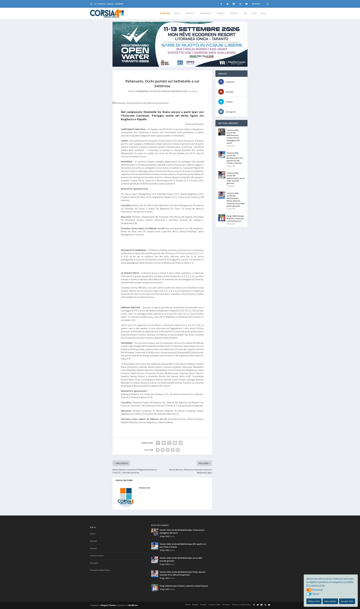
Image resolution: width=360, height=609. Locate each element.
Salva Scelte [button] (330, 601)
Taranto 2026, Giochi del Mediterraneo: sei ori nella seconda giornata (236, 178)
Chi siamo (94, 563)
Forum (254, 13)
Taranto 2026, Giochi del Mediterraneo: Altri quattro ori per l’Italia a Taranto (235, 158)
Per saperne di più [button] (315, 585)
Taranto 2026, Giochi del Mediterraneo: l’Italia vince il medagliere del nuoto (233, 136)
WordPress (133, 605)
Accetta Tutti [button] (347, 601)
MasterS (189, 13)
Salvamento (205, 13)
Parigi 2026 (165, 13)
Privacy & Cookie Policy (99, 570)
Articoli (166, 91)
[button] (309, 589)
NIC (245, 13)
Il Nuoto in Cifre (97, 556)
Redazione (144, 91)
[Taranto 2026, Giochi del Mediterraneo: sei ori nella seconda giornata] (221, 174)
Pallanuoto (176, 91)
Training (220, 13)
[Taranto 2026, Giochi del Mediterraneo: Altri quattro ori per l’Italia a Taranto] (221, 154)
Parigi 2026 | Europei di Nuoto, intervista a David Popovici (235, 218)
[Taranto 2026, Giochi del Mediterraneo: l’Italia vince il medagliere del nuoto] (221, 132)
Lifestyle (234, 13)
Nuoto (176, 13)
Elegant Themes (108, 605)
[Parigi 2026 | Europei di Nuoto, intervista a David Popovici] (221, 217)
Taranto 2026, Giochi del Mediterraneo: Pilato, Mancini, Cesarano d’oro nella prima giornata (236, 199)
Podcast (93, 548)
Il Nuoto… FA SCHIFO (115, 4)
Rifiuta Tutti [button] (314, 601)
